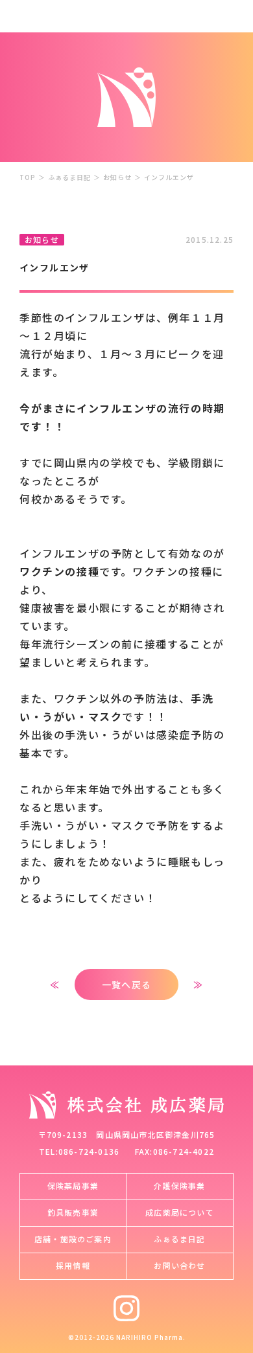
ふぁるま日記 (69, 177)
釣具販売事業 (73, 1212)
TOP (27, 177)
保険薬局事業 (73, 1185)
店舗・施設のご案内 (73, 1238)
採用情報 (73, 1265)
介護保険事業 (179, 1185)
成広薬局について (179, 1212)
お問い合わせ (179, 1265)
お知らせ (117, 177)
